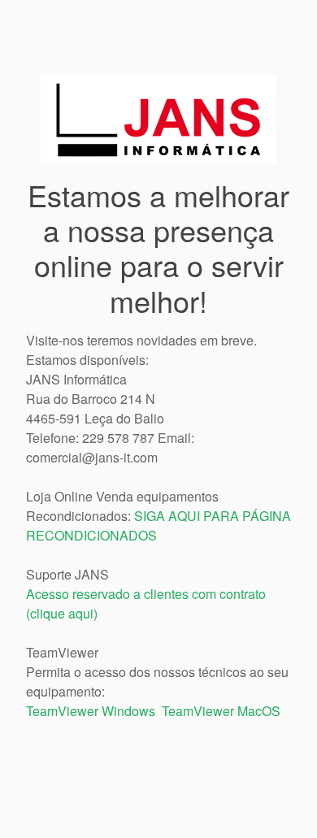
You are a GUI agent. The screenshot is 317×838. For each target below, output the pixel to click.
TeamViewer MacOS (221, 710)
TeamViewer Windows (90, 710)
